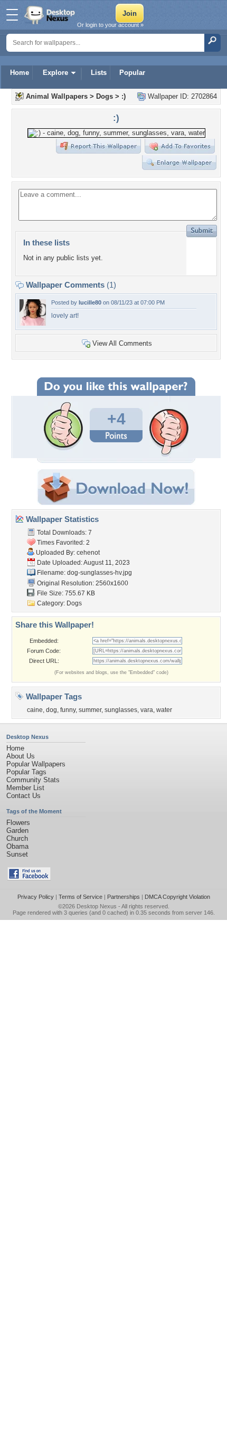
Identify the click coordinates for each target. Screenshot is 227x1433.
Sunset (17, 854)
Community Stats (33, 780)
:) (123, 96)
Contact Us (23, 796)
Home (19, 73)
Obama (17, 846)
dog (51, 710)
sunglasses (121, 710)
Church (17, 838)
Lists (99, 73)
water (164, 710)
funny (67, 710)
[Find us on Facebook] (29, 878)
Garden (17, 830)
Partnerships (123, 897)
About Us (20, 756)
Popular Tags (26, 772)
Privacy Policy (35, 897)
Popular (132, 73)
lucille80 (90, 302)
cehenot (88, 552)
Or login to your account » (110, 25)
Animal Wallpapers (57, 96)
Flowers (18, 823)
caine (35, 710)
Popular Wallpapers (35, 764)
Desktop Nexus (97, 906)
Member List (25, 788)
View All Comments (122, 343)
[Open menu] (12, 15)
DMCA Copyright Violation (177, 897)
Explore (55, 73)
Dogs (104, 96)
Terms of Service (80, 897)
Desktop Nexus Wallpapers (50, 15)
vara (146, 710)
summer (90, 710)
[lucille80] (33, 323)
